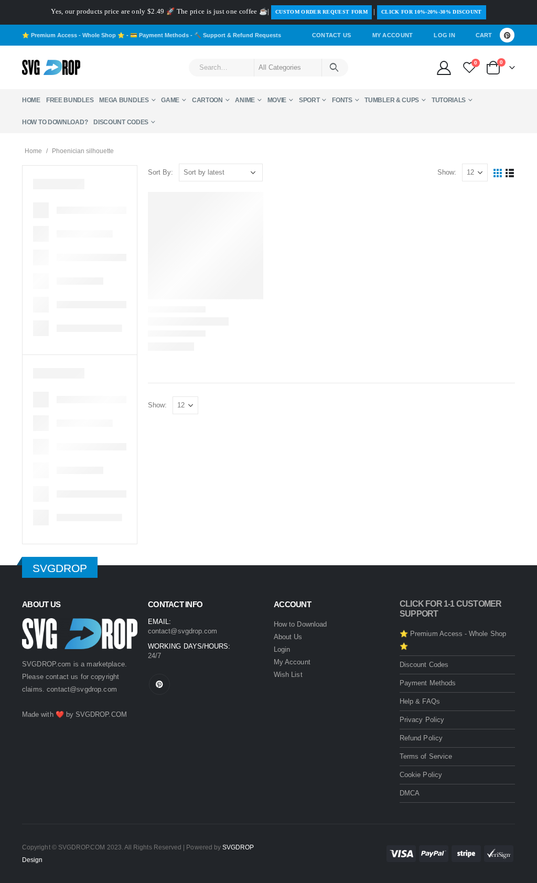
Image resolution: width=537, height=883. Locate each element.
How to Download (300, 624)
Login (282, 649)
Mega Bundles (123, 100)
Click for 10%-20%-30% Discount (431, 12)
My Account (392, 35)
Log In (444, 35)
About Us (288, 637)
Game (170, 100)
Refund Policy (421, 738)
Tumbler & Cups (391, 100)
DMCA (410, 793)
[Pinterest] (507, 35)
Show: (446, 172)
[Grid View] (498, 173)
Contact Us (331, 35)
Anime (245, 100)
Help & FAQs (420, 701)
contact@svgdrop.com (82, 689)
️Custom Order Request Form (321, 12)
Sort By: (160, 172)
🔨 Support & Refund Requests (237, 35)
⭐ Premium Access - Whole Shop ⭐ (73, 35)
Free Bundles (69, 100)
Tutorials (449, 100)
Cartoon (207, 100)
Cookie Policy (421, 775)
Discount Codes (120, 122)
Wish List (288, 675)
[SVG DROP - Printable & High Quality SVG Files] (51, 68)
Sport (309, 100)
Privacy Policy (422, 720)
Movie (277, 100)
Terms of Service (426, 756)
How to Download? (55, 122)
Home (31, 100)
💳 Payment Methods (159, 35)
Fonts (342, 100)
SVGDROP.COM (101, 714)
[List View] (510, 173)
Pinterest (159, 684)
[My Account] (443, 67)
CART (484, 35)
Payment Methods (428, 683)
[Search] (334, 68)
